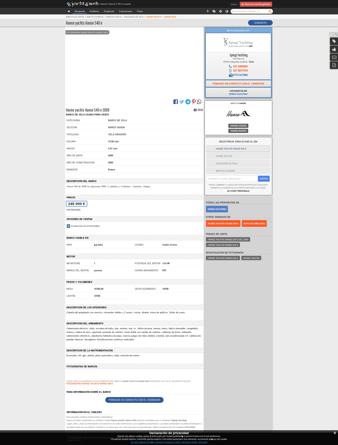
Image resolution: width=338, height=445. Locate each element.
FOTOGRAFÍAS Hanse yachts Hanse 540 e (89, 383)
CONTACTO (260, 22)
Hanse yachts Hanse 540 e (223, 223)
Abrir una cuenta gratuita (257, 4)
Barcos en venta (75, 17)
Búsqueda (80, 11)
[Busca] (270, 11)
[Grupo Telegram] (188, 101)
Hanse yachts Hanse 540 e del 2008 (228, 239)
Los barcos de (238, 92)
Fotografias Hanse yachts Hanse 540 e (87, 32)
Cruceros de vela (133, 17)
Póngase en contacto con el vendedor (134, 400)
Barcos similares (254, 223)
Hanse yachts (251, 257)
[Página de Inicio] (69, 11)
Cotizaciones (125, 11)
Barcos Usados (95, 17)
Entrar (234, 4)
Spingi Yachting (239, 55)
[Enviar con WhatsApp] (199, 101)
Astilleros (94, 11)
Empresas (109, 11)
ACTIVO (264, 178)
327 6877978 (240, 70)
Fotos (140, 11)
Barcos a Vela (113, 17)
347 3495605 (240, 66)
